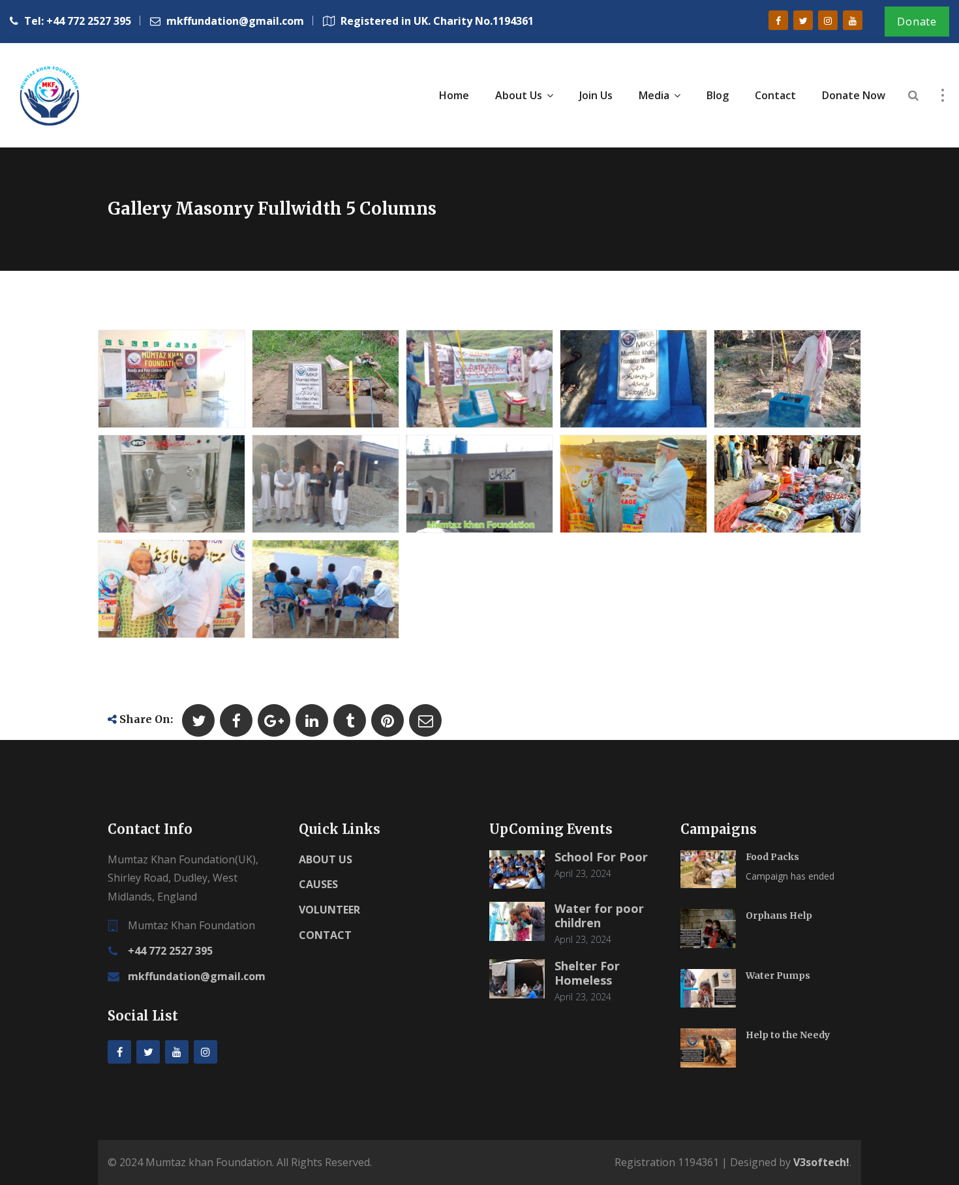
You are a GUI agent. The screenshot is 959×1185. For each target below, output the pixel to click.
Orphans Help (779, 915)
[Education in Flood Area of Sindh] (310, 591)
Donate (917, 21)
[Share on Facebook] (236, 720)
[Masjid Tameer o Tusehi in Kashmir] (310, 486)
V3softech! (821, 1162)
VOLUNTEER (329, 909)
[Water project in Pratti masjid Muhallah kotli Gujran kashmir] (310, 380)
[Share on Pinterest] (387, 720)
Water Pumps (778, 975)
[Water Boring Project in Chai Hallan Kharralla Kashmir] (618, 380)
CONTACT (325, 935)
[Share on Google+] (274, 720)
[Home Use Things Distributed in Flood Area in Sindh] (772, 486)
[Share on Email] (425, 720)
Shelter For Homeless (587, 973)
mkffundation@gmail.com (197, 976)
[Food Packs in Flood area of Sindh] (156, 591)
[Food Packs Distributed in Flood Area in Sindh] (618, 486)
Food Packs (772, 857)
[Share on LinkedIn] (312, 720)
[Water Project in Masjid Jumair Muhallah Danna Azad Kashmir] (464, 380)
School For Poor (601, 857)
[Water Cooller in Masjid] (156, 486)
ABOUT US (325, 859)
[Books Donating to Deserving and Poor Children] (156, 380)
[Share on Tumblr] (349, 720)
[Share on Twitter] (198, 720)
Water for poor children (599, 915)
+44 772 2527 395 (170, 951)
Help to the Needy (788, 1035)
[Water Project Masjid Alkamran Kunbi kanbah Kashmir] (772, 380)
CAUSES (318, 884)
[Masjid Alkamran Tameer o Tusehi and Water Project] (464, 486)
